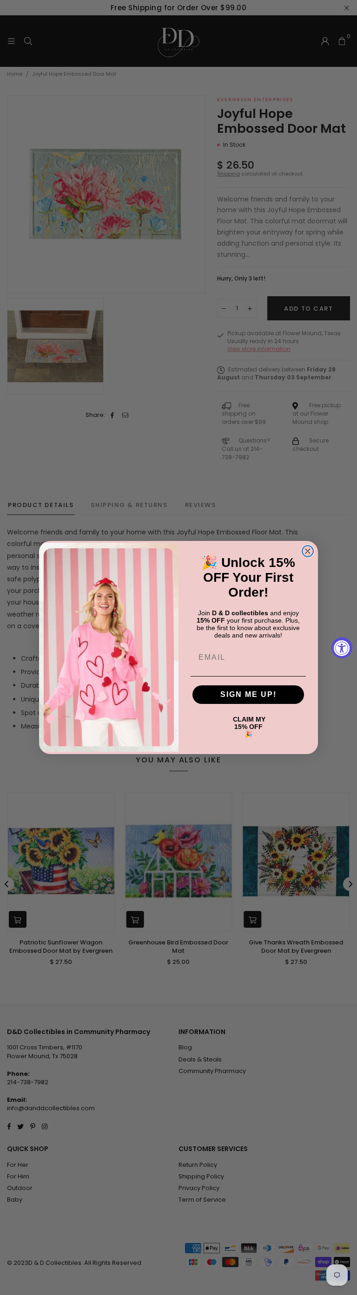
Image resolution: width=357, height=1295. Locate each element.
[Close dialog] (307, 551)
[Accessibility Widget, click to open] (341, 647)
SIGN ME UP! (248, 694)
